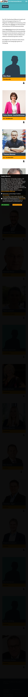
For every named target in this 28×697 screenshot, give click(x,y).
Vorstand (13, 24)
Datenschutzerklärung (8, 191)
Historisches (9, 29)
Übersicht (6, 195)
